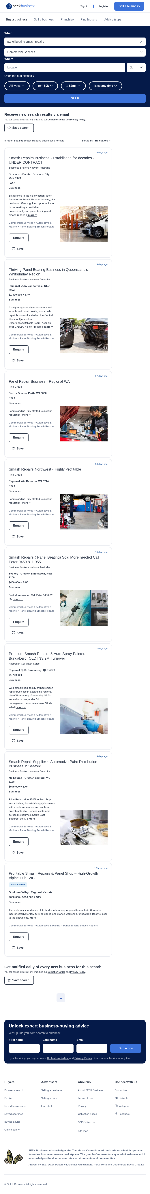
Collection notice (87, 1113)
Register (103, 6)
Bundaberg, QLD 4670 (41, 670)
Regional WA (17, 481)
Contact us (121, 1090)
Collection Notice (56, 119)
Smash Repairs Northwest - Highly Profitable (45, 469)
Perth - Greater (18, 393)
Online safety (12, 1129)
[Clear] (141, 42)
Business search (13, 1090)
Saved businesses (14, 1106)
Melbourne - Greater (21, 777)
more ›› (32, 214)
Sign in (84, 6)
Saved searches (13, 1113)
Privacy (82, 1106)
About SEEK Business (90, 1090)
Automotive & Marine (48, 925)
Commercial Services (21, 222)
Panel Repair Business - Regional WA (39, 381)
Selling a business (51, 1090)
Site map (83, 1130)
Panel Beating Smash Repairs (37, 226)
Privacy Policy (77, 119)
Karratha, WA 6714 (37, 481)
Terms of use (85, 1098)
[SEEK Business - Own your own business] (21, 6)
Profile (8, 1098)
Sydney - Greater (19, 573)
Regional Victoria (41, 892)
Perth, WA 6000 (37, 393)
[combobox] (75, 42)
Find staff (46, 1106)
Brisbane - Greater (20, 174)
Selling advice (49, 1098)
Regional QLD (17, 285)
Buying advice (12, 1121)
